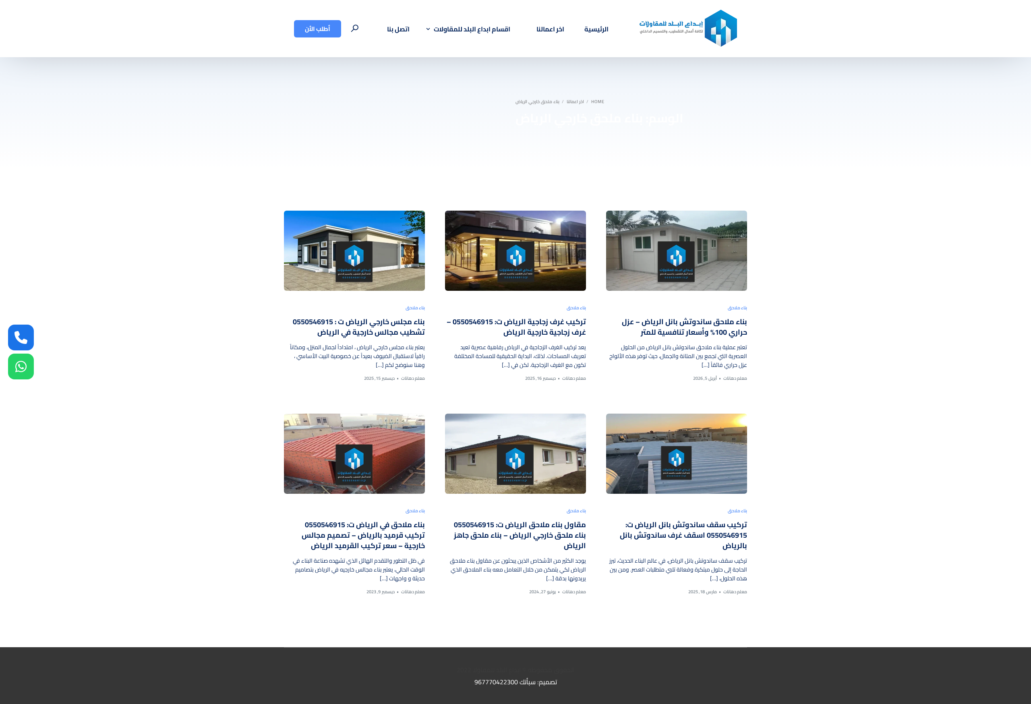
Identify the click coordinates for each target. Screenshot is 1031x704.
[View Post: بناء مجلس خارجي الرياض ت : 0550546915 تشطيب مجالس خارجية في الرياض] (354, 251)
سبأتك (528, 682)
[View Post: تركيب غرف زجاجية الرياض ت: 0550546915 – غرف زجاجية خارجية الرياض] (515, 251)
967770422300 (496, 682)
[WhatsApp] (21, 366)
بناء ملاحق (737, 308)
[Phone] (21, 337)
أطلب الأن (317, 29)
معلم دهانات (735, 378)
